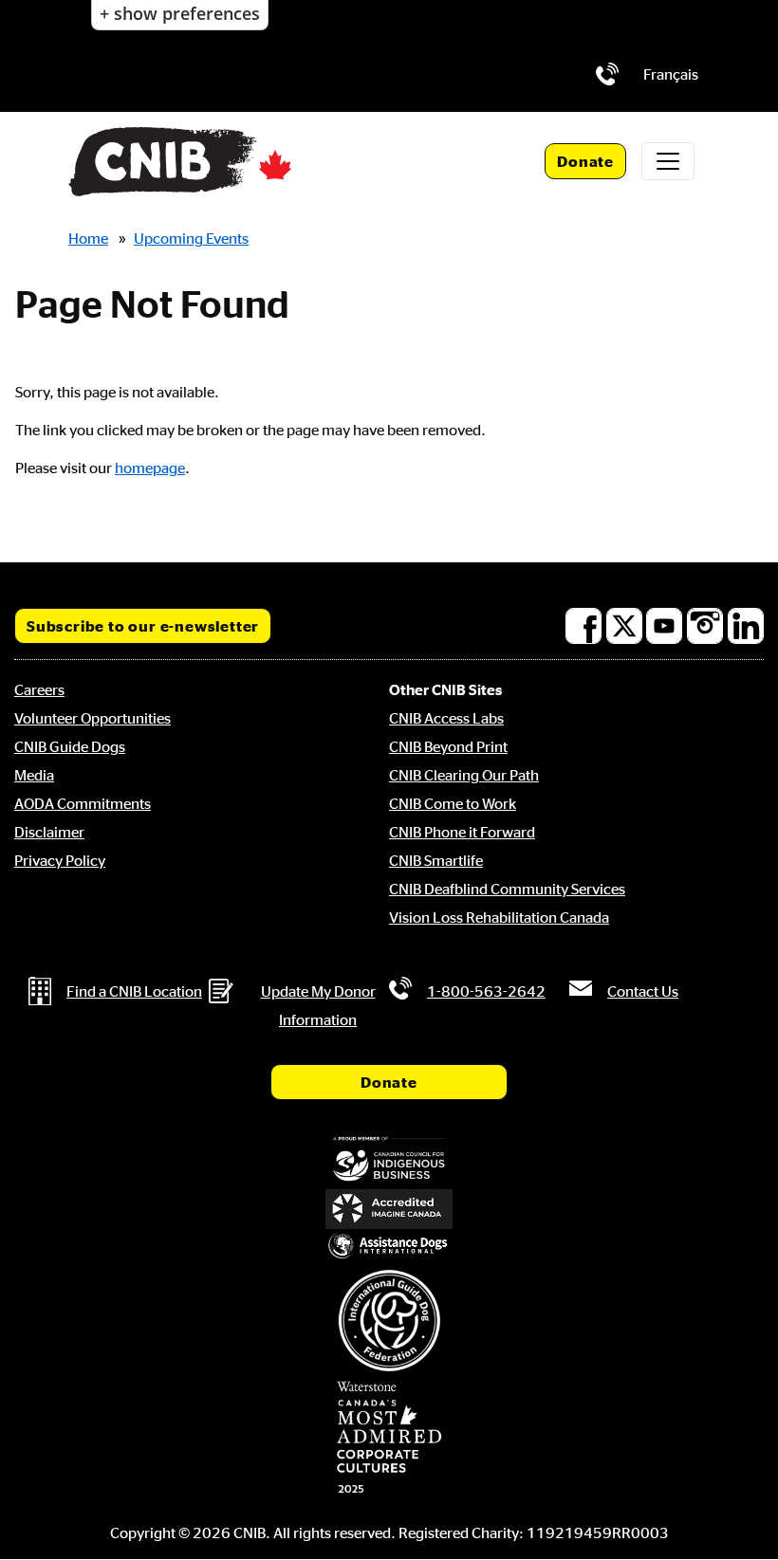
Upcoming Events (191, 238)
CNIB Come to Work (452, 803)
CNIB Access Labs (446, 717)
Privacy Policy (59, 860)
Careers (39, 689)
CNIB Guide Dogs (69, 746)
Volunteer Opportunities (92, 717)
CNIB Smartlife (436, 860)
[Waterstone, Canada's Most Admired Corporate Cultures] (389, 1437)
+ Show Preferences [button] (180, 13)
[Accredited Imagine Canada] (389, 1209)
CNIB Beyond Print (448, 746)
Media (34, 774)
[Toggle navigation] (668, 161)
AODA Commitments (82, 803)
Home (88, 238)
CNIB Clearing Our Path (464, 774)
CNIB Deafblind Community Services (507, 888)
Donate (585, 161)
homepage (150, 467)
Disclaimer (49, 831)
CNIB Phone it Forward (462, 831)
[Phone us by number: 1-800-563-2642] (607, 74)
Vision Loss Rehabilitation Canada (499, 917)
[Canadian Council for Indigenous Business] (389, 1159)
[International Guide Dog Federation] (389, 1320)
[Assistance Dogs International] (389, 1246)
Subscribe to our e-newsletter (143, 625)
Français (670, 74)
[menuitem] (671, 74)
